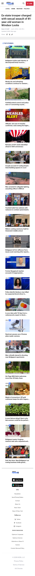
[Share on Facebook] (7, 34)
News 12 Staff (5, 29)
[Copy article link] (12, 34)
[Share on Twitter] (9, 34)
